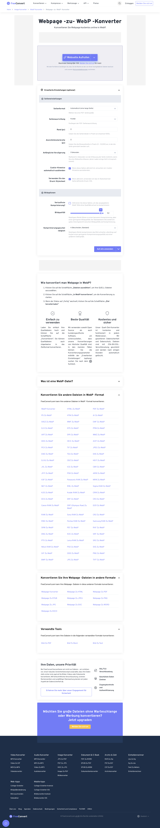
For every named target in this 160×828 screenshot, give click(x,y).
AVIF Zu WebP (99, 441)
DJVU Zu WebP (47, 460)
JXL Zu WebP (47, 467)
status (89, 809)
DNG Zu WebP (47, 534)
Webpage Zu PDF (100, 592)
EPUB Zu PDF (86, 763)
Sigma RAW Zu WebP (102, 486)
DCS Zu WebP (47, 499)
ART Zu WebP (47, 435)
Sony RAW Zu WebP (75, 515)
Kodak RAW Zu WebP (76, 493)
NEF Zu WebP (47, 486)
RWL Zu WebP (73, 486)
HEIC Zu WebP (73, 441)
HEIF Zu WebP (99, 460)
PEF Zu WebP (72, 527)
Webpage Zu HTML (75, 592)
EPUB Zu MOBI (86, 767)
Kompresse (56, 3)
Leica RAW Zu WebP (75, 540)
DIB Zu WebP (98, 454)
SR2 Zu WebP (98, 540)
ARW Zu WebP (99, 473)
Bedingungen (50, 809)
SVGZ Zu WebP (47, 422)
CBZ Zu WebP (73, 460)
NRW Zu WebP (99, 480)
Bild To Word (72, 643)
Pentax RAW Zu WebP (76, 521)
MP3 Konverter (39, 759)
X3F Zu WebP (47, 480)
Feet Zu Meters (133, 767)
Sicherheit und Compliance (67, 809)
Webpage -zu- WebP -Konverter (57, 10)
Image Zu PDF (63, 771)
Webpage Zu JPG (48, 605)
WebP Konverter (36, 10)
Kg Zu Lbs (132, 763)
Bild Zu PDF (46, 643)
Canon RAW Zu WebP (50, 505)
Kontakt (82, 809)
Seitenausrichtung (57, 119)
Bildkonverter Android (42, 794)
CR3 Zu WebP (98, 499)
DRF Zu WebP (73, 499)
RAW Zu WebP (47, 515)
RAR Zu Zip (109, 759)
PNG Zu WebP (99, 553)
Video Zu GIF (15, 763)
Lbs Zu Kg (132, 759)
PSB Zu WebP (73, 473)
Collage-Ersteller (17, 786)
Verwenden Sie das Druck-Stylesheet (57, 180)
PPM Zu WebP (99, 428)
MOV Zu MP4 (15, 767)
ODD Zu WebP (73, 553)
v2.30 (77, 816)
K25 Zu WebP (47, 493)
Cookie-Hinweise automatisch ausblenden (54, 169)
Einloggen (129, 3)
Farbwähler (15, 798)
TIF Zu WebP (72, 447)
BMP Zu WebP (47, 560)
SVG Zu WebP (98, 547)
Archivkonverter (111, 771)
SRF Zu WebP (98, 534)
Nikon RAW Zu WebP (50, 547)
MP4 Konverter (16, 759)
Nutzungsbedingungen (80, 70)
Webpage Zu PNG (100, 598)
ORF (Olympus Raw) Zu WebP (77, 507)
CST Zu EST (109, 767)
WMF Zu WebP (73, 422)
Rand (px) (61, 130)
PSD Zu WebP (73, 547)
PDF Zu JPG (62, 763)
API (85, 3)
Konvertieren (38, 3)
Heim (9, 10)
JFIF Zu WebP (47, 473)
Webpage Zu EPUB (49, 598)
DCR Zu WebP (99, 505)
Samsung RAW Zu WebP (103, 521)
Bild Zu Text (98, 643)
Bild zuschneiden (17, 794)
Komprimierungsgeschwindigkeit (54, 229)
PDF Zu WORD (86, 759)
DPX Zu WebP (73, 435)
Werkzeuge (72, 3)
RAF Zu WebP (98, 527)
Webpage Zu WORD (101, 605)
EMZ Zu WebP (47, 454)
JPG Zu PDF (62, 759)
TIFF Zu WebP (99, 560)
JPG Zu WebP (73, 560)
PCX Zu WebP (47, 447)
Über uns (12, 809)
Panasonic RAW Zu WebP (77, 480)
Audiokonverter (40, 771)
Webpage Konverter (49, 592)
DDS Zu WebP (47, 441)
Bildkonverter (63, 776)
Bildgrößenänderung (18, 790)
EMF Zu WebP (99, 422)
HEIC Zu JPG (62, 767)
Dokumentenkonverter (89, 771)
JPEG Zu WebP (99, 447)
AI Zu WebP (98, 415)
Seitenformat (59, 109)
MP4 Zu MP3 (38, 763)
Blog (20, 809)
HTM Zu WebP (73, 415)
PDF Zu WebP (98, 409)
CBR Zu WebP (99, 467)
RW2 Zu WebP (47, 521)
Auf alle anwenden (105, 249)
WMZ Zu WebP (99, 435)
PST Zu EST (109, 763)
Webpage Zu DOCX (49, 611)
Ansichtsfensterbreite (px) (55, 141)
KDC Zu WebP (73, 534)
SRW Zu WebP (47, 527)
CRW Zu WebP (99, 493)
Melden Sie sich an (144, 3)
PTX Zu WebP (47, 540)
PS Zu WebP (46, 415)
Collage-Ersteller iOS (42, 790)
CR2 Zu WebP (98, 515)
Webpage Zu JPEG (75, 598)
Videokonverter (16, 771)
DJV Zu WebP (47, 428)
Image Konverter (20, 10)
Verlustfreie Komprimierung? (58, 204)
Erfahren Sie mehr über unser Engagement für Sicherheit (66, 692)
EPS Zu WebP (73, 428)
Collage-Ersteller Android (43, 786)
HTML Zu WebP (73, 409)
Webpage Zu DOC (74, 605)
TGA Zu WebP (72, 454)
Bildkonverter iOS (40, 798)
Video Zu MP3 (39, 767)
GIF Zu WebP (46, 553)
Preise (96, 3)
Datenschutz (37, 809)
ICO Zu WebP (72, 467)
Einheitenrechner (134, 771)
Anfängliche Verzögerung (54, 153)
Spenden (27, 809)
